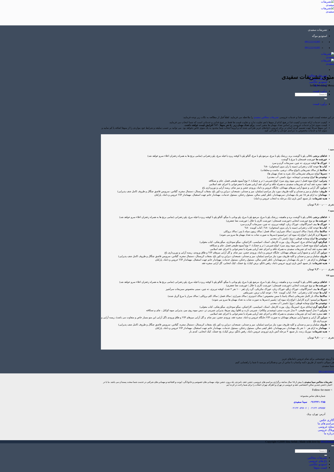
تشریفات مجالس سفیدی (266, 117)
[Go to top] (332, 445)
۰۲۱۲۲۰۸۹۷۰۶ (299, 407)
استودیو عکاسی (318, 81)
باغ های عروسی (318, 460)
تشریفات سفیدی (317, 29)
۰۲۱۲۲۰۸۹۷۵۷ (317, 407)
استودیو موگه (319, 35)
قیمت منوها (320, 467)
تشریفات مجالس (317, 457)
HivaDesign (327, 441)
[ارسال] (325, 98)
